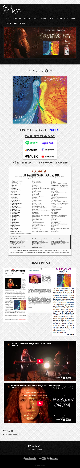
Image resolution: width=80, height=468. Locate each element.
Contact (22, 23)
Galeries (35, 18)
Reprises (73, 18)
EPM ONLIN (53, 130)
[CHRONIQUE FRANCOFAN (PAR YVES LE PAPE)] (64, 302)
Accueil (8, 18)
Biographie (27, 18)
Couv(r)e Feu (17, 18)
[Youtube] (42, 459)
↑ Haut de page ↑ (40, 466)
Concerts (51, 18)
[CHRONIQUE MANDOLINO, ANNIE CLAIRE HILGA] (40, 290)
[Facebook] (30, 459)
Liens (15, 23)
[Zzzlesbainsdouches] (52, 459)
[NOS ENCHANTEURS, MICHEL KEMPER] (15, 295)
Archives (8, 23)
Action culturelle (62, 18)
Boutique (43, 18)
